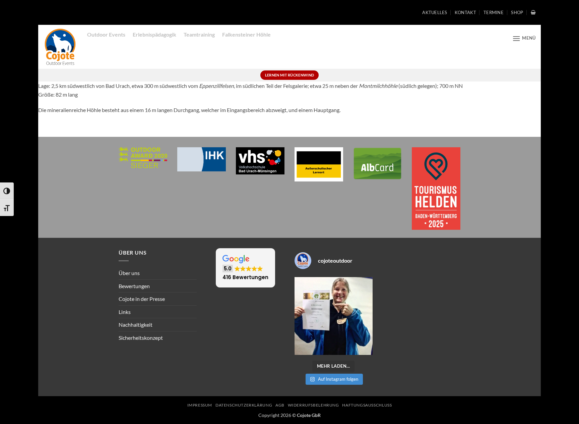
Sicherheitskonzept (141, 337)
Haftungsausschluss (367, 405)
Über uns (129, 273)
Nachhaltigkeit (135, 324)
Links (125, 312)
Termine (494, 12)
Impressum (199, 405)
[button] (533, 12)
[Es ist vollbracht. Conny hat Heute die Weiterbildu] (334, 316)
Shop (517, 12)
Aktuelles (434, 12)
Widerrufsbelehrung (313, 405)
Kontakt (465, 12)
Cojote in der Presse (142, 299)
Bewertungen (134, 286)
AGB (279, 405)
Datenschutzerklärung (243, 405)
